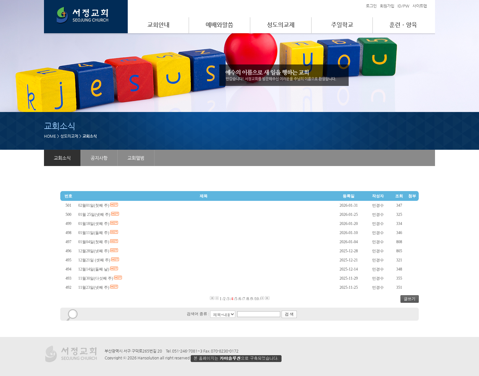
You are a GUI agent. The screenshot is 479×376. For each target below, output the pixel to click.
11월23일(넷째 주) (94, 287)
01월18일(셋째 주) (94, 223)
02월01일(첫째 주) (94, 205)
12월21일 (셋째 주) (94, 260)
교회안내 (158, 24)
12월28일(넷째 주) (94, 251)
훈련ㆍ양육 (403, 24)
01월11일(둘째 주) (94, 232)
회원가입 (387, 6)
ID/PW (403, 6)
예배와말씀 (219, 24)
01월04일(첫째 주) (94, 242)
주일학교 (342, 24)
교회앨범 (135, 157)
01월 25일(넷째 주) (94, 214)
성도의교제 (281, 24)
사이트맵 (420, 6)
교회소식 (62, 157)
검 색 (289, 314)
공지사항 (99, 157)
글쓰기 (409, 299)
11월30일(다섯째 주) (96, 278)
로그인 (371, 6)
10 (257, 299)
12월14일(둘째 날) (94, 269)
